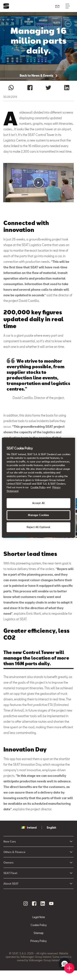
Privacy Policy (38, 940)
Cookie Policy (39, 924)
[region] (38, 487)
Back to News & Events (37, 75)
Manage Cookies (38, 515)
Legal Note (38, 917)
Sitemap (38, 932)
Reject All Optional (38, 527)
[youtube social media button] (51, 903)
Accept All (38, 503)
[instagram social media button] (25, 903)
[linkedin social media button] (42, 903)
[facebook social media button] (34, 903)
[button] (38, 182)
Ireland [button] (32, 827)
